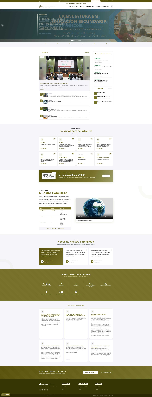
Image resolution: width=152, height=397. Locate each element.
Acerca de (74, 6)
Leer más (42, 89)
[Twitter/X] (86, 1)
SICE (97, 389)
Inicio (69, 6)
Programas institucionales (102, 6)
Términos (101, 395)
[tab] (71, 40)
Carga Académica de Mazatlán (48, 83)
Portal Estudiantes (96, 1)
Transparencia (89, 6)
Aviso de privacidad (96, 395)
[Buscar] (112, 6)
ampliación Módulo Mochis (54, 101)
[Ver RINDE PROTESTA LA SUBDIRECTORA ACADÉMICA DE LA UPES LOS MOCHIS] (45, 95)
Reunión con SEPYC (52, 116)
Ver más (86, 52)
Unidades (82, 6)
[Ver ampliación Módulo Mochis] (45, 102)
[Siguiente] (149, 25)
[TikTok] (89, 1)
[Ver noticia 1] (62, 79)
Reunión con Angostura (53, 109)
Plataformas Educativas (107, 1)
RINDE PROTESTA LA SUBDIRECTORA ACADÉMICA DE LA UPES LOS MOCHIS (63, 95)
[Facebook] (84, 1)
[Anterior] (2, 25)
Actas (63, 389)
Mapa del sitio (111, 395)
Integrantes (64, 386)
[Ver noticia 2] (63, 79)
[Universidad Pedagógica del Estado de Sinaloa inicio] (47, 6)
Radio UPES (98, 386)
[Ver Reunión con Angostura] (45, 109)
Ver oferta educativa (106, 372)
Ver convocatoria (45, 35)
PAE (80, 389)
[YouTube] (87, 1)
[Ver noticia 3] (64, 79)
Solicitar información (90, 372)
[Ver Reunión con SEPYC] (45, 117)
